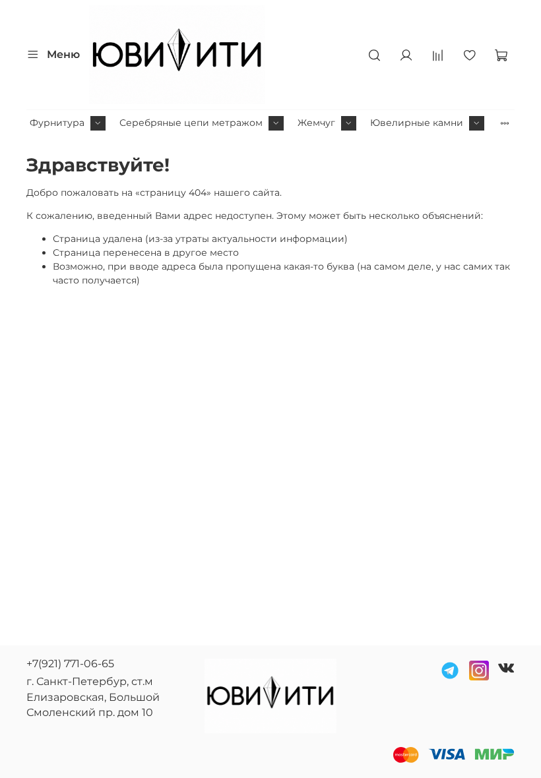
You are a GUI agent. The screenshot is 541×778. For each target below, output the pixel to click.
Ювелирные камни (416, 123)
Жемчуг (316, 123)
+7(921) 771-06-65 (70, 663)
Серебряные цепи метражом (191, 123)
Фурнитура (57, 123)
